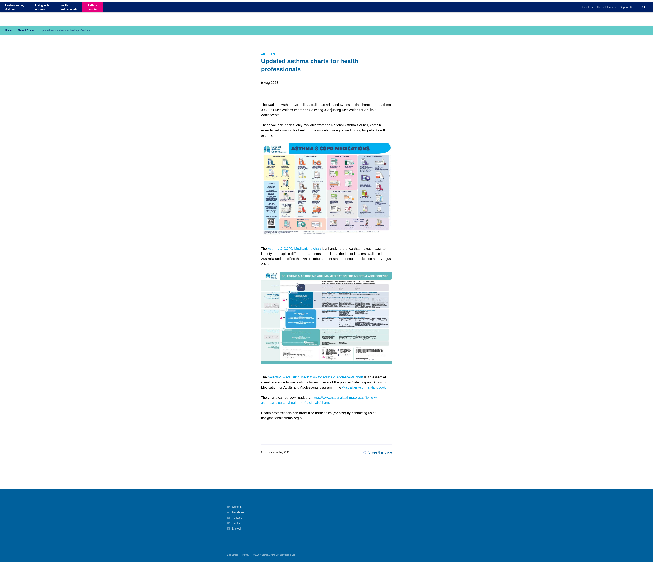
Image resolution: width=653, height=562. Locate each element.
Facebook (238, 512)
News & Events (606, 7)
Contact (236, 506)
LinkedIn (237, 528)
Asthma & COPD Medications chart (294, 248)
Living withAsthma (42, 7)
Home (8, 30)
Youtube (237, 517)
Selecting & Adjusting (284, 377)
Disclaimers (232, 555)
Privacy (245, 555)
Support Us (626, 7)
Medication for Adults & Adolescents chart (331, 377)
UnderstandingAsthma (15, 7)
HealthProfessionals (68, 7)
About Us (587, 7)
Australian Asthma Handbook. (364, 387)
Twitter (236, 523)
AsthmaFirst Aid (93, 7)
